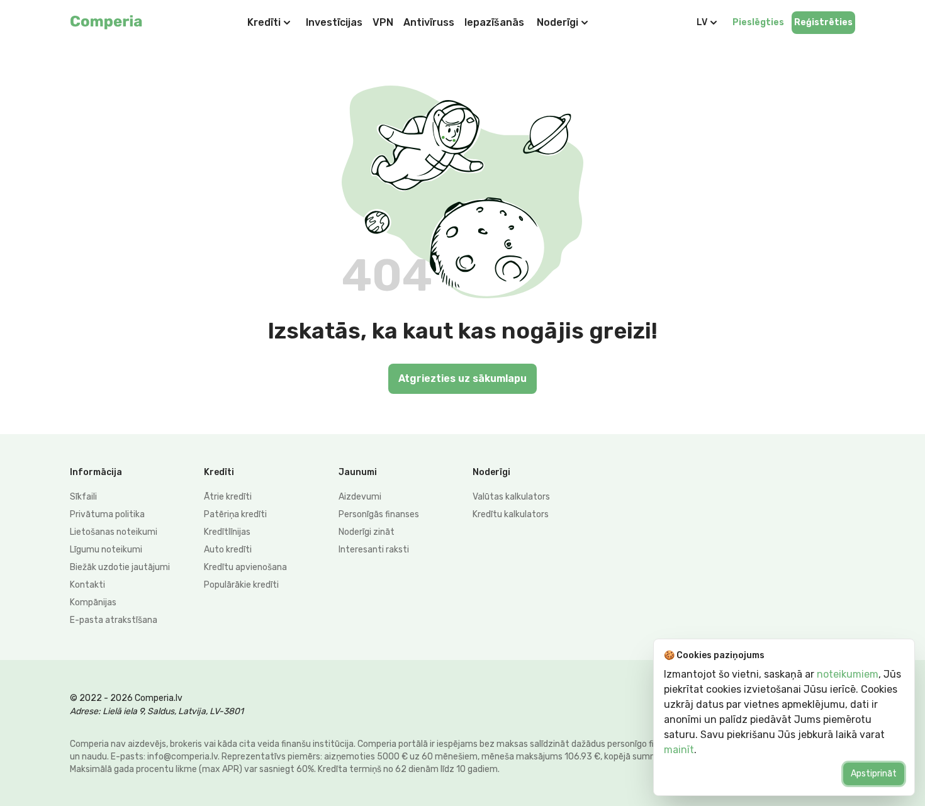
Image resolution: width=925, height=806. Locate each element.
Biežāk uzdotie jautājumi (120, 567)
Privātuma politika (107, 514)
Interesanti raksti (374, 549)
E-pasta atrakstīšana (113, 620)
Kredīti (264, 22)
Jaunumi (358, 472)
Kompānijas (93, 602)
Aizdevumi (360, 496)
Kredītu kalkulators (511, 514)
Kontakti (87, 584)
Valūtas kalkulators (511, 496)
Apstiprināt (874, 773)
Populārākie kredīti (241, 584)
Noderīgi (557, 22)
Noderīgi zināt (367, 532)
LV (702, 22)
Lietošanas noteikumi (113, 532)
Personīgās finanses (379, 514)
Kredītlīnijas (227, 532)
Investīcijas (334, 22)
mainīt (679, 750)
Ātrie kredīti (228, 496)
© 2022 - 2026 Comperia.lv (126, 698)
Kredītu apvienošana (245, 567)
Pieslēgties (758, 22)
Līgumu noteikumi (106, 549)
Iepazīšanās (494, 22)
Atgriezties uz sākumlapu (462, 378)
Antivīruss (428, 22)
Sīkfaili (83, 496)
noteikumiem (847, 674)
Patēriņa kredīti (235, 514)
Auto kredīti (228, 549)
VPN (383, 22)
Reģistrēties (823, 22)
